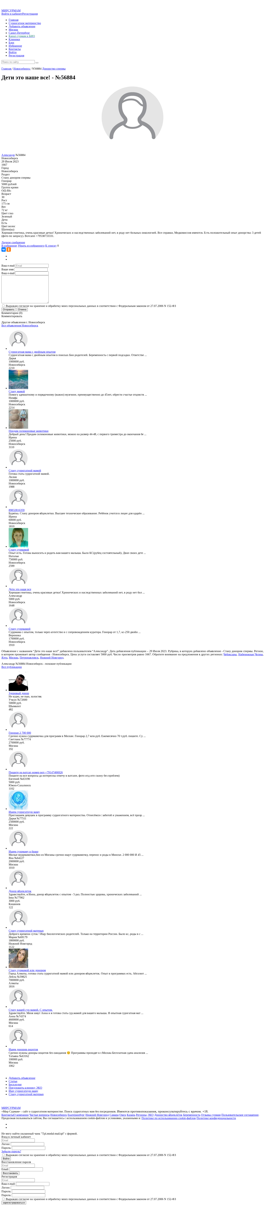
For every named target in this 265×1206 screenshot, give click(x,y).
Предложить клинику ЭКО (25, 1087)
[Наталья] (18, 546)
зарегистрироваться (14, 1202)
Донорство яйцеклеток (168, 1114)
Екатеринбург (76, 1114)
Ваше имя (7, 269)
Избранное (15, 45)
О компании (21, 1114)
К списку (51, 245)
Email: (5, 1169)
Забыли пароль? (11, 1151)
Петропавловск (29, 657)
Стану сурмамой (19, 549)
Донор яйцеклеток (20, 891)
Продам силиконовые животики (28, 430)
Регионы (141, 1114)
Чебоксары (230, 654)
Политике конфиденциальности (216, 1118)
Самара (114, 1114)
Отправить (8, 309)
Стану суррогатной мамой (25, 470)
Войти (13, 52)
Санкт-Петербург (19, 32)
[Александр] (18, 586)
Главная (13, 19)
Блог (11, 42)
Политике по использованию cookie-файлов (169, 1118)
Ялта (4, 657)
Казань (131, 1114)
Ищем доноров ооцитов (23, 1049)
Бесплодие (15, 1084)
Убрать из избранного (31, 245)
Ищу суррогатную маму (23, 1090)
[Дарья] (18, 348)
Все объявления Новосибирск (19, 325)
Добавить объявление (22, 26)
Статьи (13, 1081)
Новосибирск (58, 1114)
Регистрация (30, 13)
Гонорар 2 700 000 (20, 732)
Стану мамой (17, 391)
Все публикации (11, 666)
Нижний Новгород (51, 657)
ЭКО (150, 1114)
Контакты (15, 49)
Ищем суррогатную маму (24, 811)
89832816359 (17, 510)
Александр (8, 155)
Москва (13, 29)
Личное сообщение (13, 242)
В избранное (9, 245)
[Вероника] (18, 625)
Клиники (14, 39)
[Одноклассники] (8, 249)
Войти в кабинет (11, 13)
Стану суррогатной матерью (26, 930)
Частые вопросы (39, 1114)
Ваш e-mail (8, 265)
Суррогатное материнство (25, 23)
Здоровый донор (19, 693)
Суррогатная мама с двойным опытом (32, 351)
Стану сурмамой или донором (27, 970)
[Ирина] (18, 427)
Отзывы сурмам (211, 1114)
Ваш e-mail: (8, 1183)
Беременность (191, 1114)
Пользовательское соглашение (240, 1114)
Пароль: (6, 1147)
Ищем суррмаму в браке (23, 851)
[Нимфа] (18, 388)
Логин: (5, 1144)
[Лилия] (18, 467)
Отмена (22, 309)
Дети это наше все (20, 589)
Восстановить (10, 1173)
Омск (122, 1114)
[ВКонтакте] (3, 249)
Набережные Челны (250, 654)
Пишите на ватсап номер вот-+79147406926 (36, 772)
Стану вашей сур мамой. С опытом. (31, 1009)
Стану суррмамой (19, 628)
